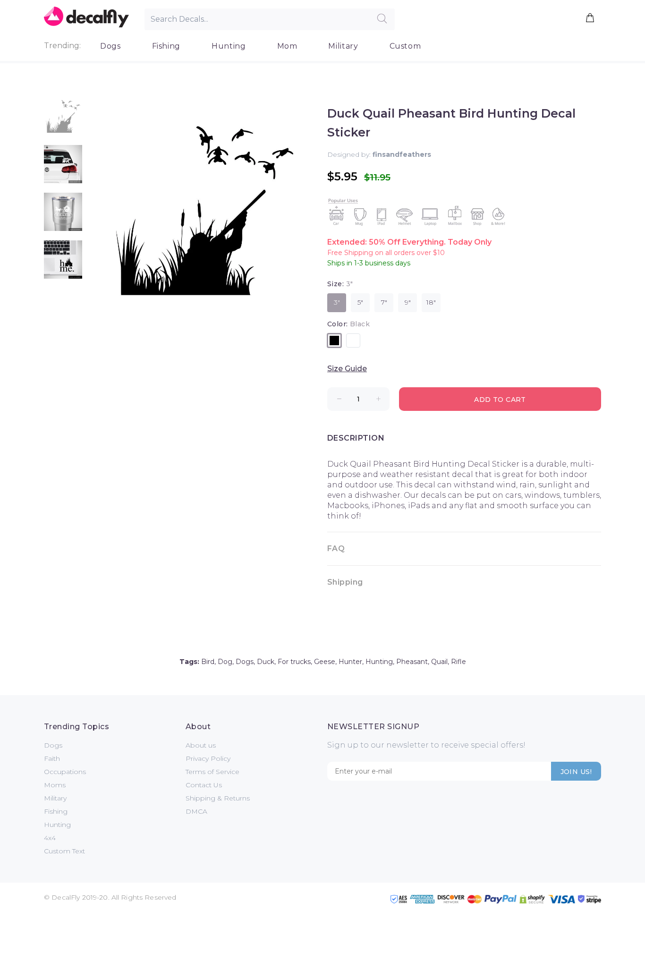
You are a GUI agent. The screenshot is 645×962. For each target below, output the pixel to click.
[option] (63, 121)
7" (384, 302)
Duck (265, 661)
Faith (52, 758)
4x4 (50, 838)
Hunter (350, 661)
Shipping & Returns (218, 798)
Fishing (166, 46)
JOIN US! (576, 771)
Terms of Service (212, 771)
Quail (439, 661)
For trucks (294, 661)
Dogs (110, 46)
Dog (225, 661)
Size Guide (347, 368)
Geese (324, 661)
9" (408, 302)
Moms (55, 785)
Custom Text (64, 851)
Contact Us (204, 785)
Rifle (458, 661)
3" (337, 302)
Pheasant (412, 661)
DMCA (196, 811)
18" (431, 302)
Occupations (65, 771)
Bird (207, 661)
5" (360, 302)
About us (201, 745)
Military (343, 46)
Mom (287, 46)
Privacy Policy (208, 758)
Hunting (229, 46)
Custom (405, 46)
